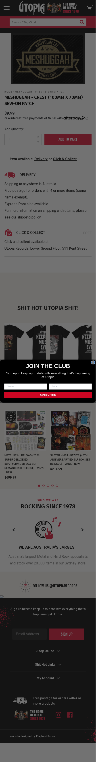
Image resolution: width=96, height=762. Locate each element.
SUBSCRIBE (48, 394)
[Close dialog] (93, 362)
